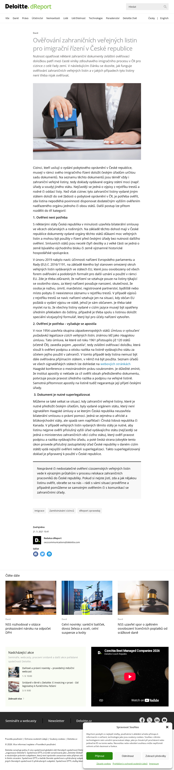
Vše (7, 18)
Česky (151, 18)
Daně (16, 18)
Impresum (154, 763)
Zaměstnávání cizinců (61, 510)
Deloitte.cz (84, 721)
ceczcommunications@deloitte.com (62, 542)
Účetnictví (37, 18)
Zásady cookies (104, 763)
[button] (167, 727)
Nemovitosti (53, 18)
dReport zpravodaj (89, 510)
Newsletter (56, 721)
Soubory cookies (57, 738)
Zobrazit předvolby (155, 755)
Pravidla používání (13, 738)
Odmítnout (128, 755)
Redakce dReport (53, 538)
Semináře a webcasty (20, 721)
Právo (25, 18)
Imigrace (39, 510)
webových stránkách (115, 364)
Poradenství (112, 18)
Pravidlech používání (46, 744)
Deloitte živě (130, 18)
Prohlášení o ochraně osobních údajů (130, 763)
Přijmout (99, 755)
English (164, 18)
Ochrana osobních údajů (35, 738)
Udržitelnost (78, 18)
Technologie (96, 18)
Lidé (65, 18)
